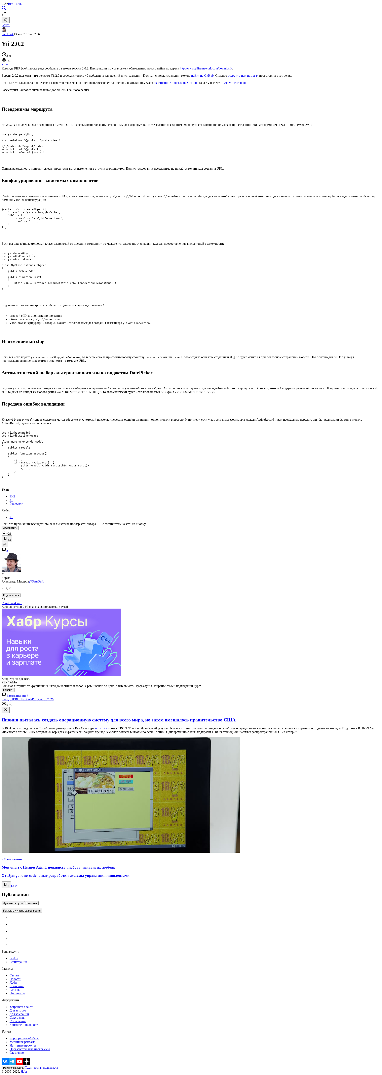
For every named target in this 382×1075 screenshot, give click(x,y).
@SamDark (36, 581)
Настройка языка (13, 1067)
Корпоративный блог (24, 1038)
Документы (17, 1017)
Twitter (226, 82)
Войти (14, 958)
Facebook (240, 82)
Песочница (17, 993)
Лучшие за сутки (13, 903)
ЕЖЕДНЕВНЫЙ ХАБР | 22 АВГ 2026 (28, 699)
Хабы (13, 982)
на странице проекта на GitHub (175, 82)
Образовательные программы (30, 1049)
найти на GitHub (202, 75)
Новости (15, 979)
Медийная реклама (22, 1042)
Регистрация (18, 962)
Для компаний (19, 1014)
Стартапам (17, 1052)
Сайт (5, 603)
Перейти (8, 689)
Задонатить (10, 527)
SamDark (8, 34)
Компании (17, 986)
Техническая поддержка (41, 1067)
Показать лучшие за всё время (22, 910)
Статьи (14, 975)
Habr (23, 1071)
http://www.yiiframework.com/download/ (206, 68)
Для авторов (18, 1010)
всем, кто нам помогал (243, 75)
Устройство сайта (21, 1007)
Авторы (15, 989)
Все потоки (15, 3)
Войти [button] (6, 25)
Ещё (14, 885)
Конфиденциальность (24, 1024)
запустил (101, 728)
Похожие (31, 903)
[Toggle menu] (3, 4)
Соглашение (18, 1021)
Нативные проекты (23, 1045)
